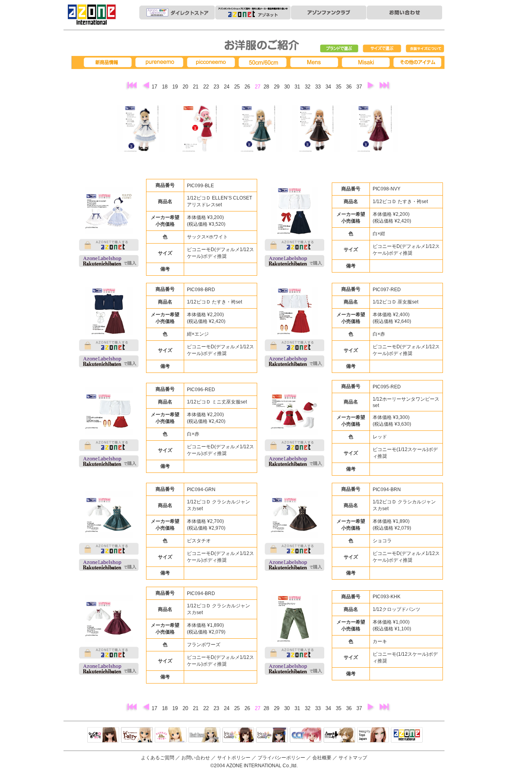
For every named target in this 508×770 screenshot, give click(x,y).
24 (227, 87)
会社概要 (321, 757)
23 (217, 87)
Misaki (367, 62)
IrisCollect (238, 735)
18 (165, 87)
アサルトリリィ (339, 735)
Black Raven (204, 735)
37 (360, 87)
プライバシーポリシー (281, 757)
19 (175, 87)
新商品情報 (109, 62)
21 (196, 87)
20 (186, 87)
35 (339, 87)
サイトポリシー (233, 757)
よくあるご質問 (157, 757)
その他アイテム (418, 62)
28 (267, 87)
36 (349, 87)
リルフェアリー (137, 735)
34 (329, 87)
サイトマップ (353, 757)
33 (318, 87)
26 (248, 87)
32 (308, 87)
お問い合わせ (195, 757)
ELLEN (272, 735)
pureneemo (161, 62)
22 (206, 87)
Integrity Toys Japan (373, 735)
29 (277, 87)
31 (298, 87)
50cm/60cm (264, 62)
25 (237, 87)
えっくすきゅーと (103, 735)
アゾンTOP (407, 735)
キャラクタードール (305, 735)
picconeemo (212, 62)
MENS (315, 62)
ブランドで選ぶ (339, 48)
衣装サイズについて (425, 48)
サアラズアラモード (171, 735)
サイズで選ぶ (382, 48)
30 (287, 87)
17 (155, 87)
